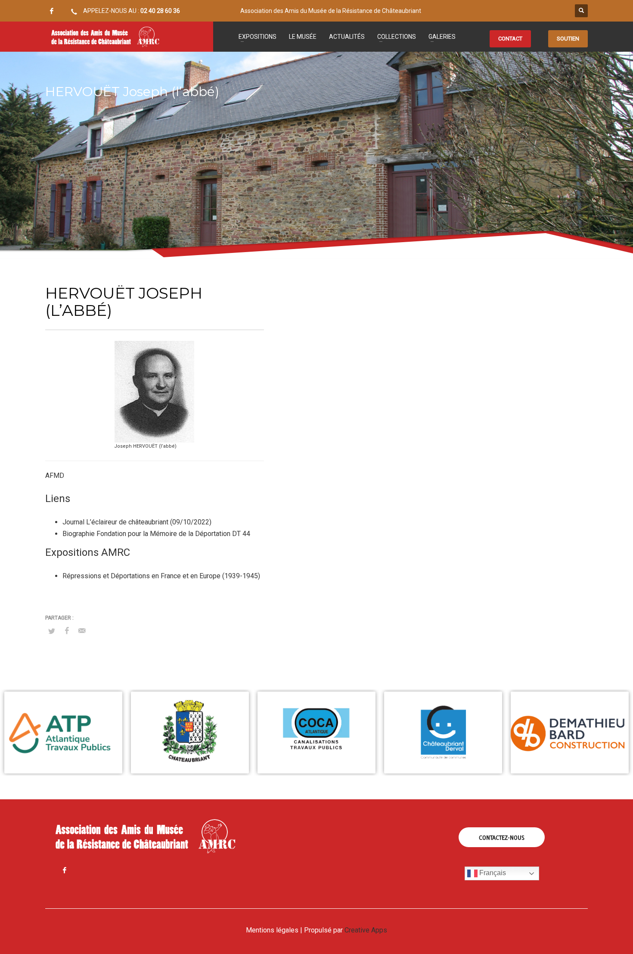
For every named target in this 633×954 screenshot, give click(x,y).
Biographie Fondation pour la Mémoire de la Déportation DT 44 (156, 534)
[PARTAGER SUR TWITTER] (51, 631)
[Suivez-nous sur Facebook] (51, 10)
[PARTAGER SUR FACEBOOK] (66, 630)
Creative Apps (365, 930)
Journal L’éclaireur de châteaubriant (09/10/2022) (136, 522)
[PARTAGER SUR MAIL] (81, 630)
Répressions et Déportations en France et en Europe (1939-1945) (161, 576)
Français (492, 873)
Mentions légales (272, 930)
